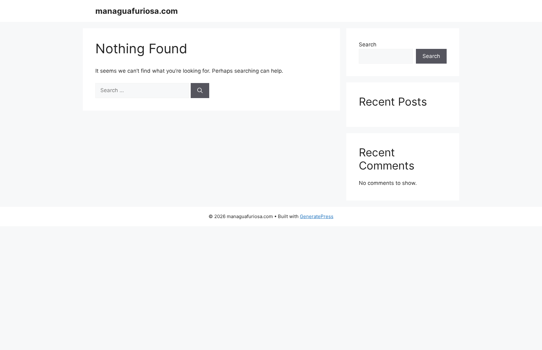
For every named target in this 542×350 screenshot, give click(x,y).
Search (367, 44)
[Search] (200, 90)
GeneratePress (316, 216)
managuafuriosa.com (136, 11)
